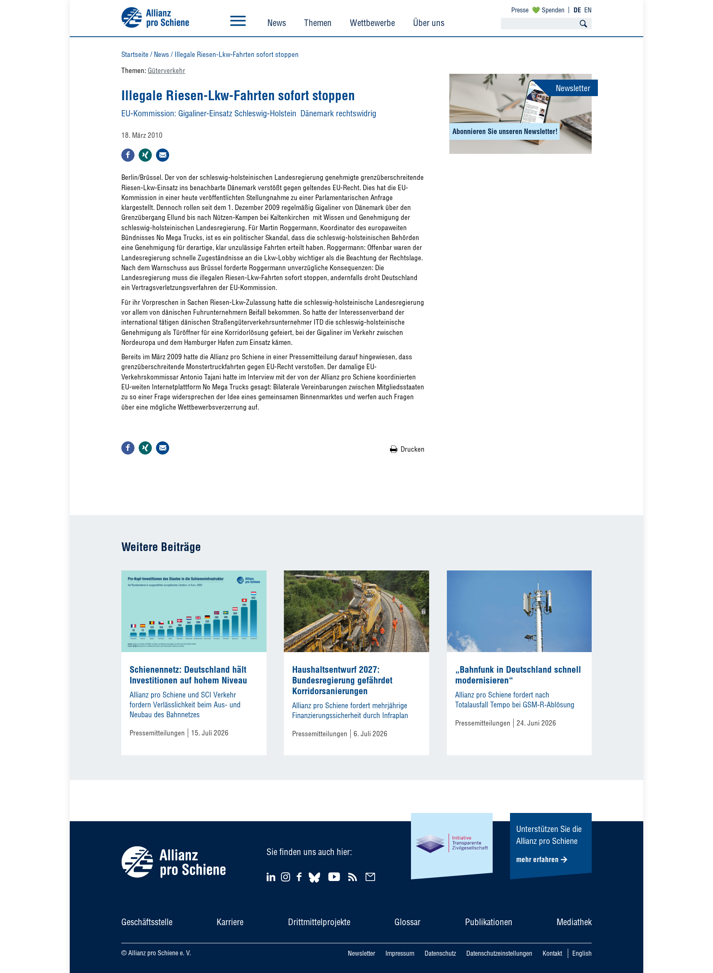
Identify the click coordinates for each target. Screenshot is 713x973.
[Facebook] (300, 876)
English (582, 953)
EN (588, 10)
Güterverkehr (166, 70)
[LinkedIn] (272, 876)
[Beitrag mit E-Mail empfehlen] (162, 155)
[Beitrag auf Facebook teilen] (128, 155)
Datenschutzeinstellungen (499, 953)
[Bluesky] (314, 883)
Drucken (413, 449)
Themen (318, 22)
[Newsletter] (371, 876)
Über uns (428, 22)
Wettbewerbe (372, 22)
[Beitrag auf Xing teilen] (145, 155)
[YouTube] (335, 876)
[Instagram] (286, 878)
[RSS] (353, 876)
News (276, 22)
